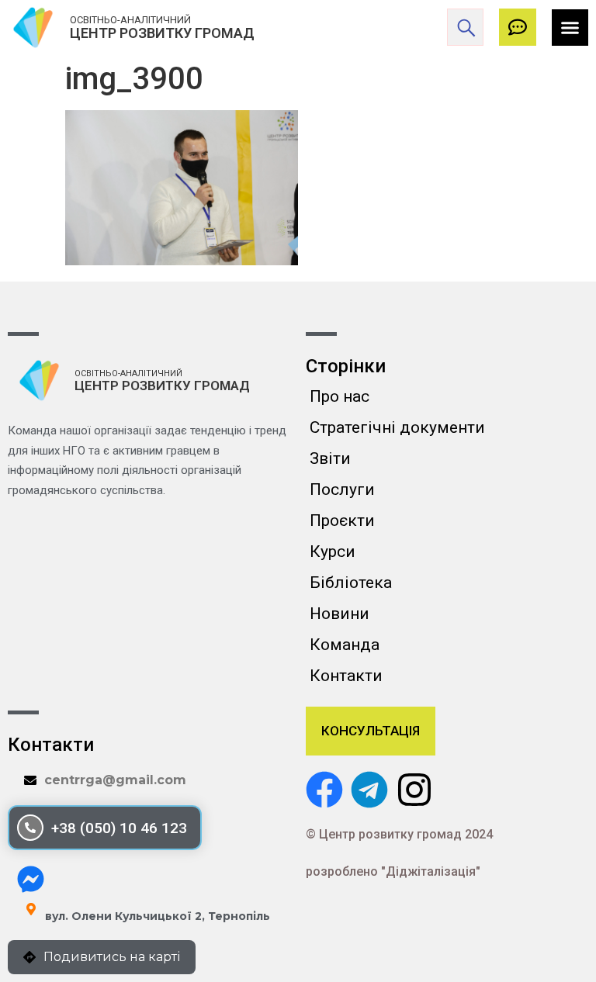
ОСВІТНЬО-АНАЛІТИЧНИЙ (130, 20)
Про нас (339, 396)
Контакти (346, 675)
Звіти (330, 458)
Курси (332, 551)
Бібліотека (351, 582)
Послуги (342, 489)
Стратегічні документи (397, 427)
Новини (339, 613)
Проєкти (342, 520)
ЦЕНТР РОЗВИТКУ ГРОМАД (162, 33)
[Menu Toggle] (570, 27)
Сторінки (346, 366)
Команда (344, 644)
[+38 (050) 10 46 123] (30, 827)
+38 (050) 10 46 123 (119, 828)
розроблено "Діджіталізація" (393, 871)
